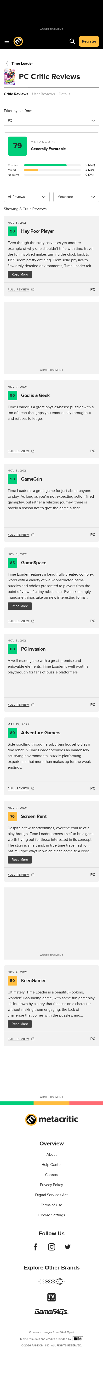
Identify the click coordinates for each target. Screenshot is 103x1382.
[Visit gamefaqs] (51, 1313)
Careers (51, 1174)
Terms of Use (51, 1205)
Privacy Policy (51, 1184)
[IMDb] (78, 1338)
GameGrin (26, 479)
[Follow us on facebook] (35, 1249)
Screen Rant (28, 816)
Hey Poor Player (32, 231)
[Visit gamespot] (51, 1284)
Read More (20, 274)
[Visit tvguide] (51, 1300)
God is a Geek (30, 395)
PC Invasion (28, 649)
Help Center (51, 1164)
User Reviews (43, 94)
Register (89, 41)
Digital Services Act (51, 1195)
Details (64, 94)
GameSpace (28, 563)
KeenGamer (28, 981)
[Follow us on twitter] (67, 1249)
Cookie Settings (51, 1215)
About (51, 1154)
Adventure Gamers (35, 733)
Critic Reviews (16, 94)
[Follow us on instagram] (51, 1249)
